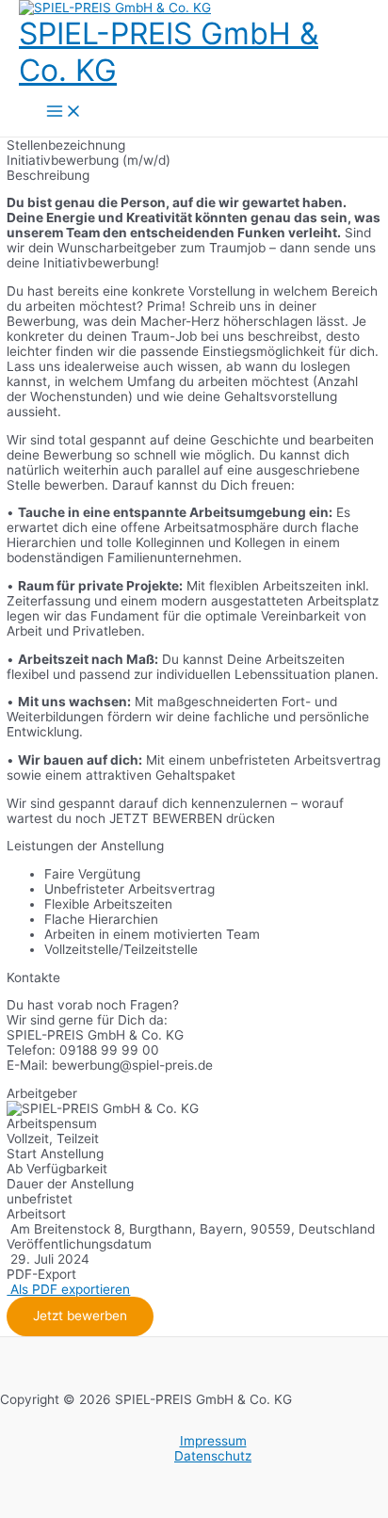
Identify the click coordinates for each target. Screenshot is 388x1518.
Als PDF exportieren (68, 1289)
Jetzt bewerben (80, 1315)
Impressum (213, 1440)
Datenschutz (212, 1455)
